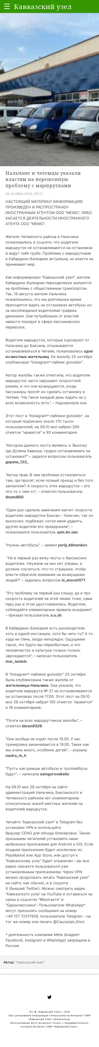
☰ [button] (7, 6)
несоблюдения (24, 310)
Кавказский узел (58, 277)
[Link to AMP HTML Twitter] (49, 998)
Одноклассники (21, 905)
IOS (79, 844)
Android (65, 844)
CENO (26, 833)
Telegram (67, 822)
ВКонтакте (49, 899)
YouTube (54, 894)
